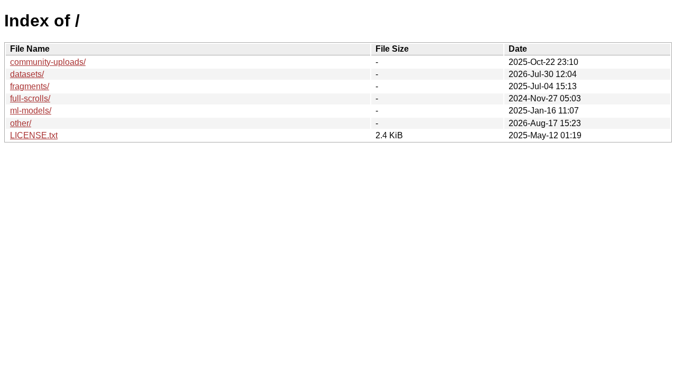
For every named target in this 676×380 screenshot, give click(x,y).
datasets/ (27, 74)
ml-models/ (30, 110)
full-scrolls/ (30, 98)
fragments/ (29, 86)
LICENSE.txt (34, 135)
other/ (20, 123)
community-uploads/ (48, 62)
